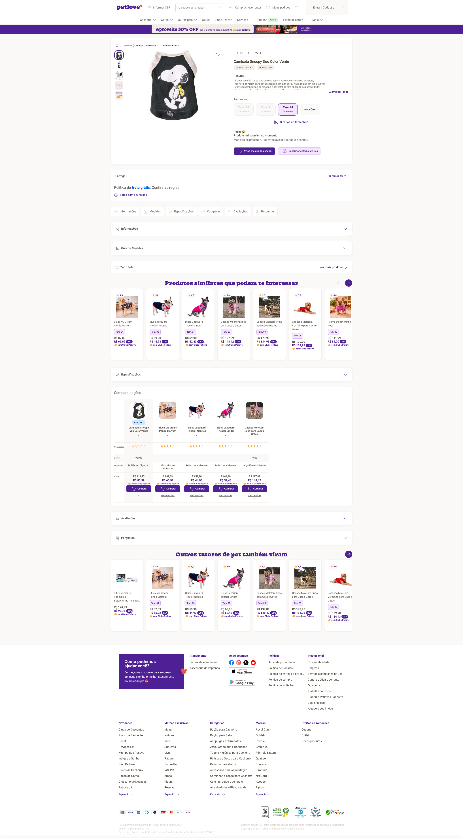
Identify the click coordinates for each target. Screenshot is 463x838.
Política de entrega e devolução (286, 674)
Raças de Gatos (129, 776)
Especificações (184, 211)
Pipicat (260, 787)
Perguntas (268, 211)
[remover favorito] (218, 54)
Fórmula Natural (266, 752)
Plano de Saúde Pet (131, 735)
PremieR (261, 741)
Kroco (168, 776)
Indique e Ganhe (129, 758)
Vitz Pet (169, 770)
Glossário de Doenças (132, 781)
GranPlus (261, 747)
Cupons (306, 729)
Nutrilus (169, 735)
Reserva (169, 787)
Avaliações (240, 211)
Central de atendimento (204, 662)
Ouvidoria (314, 685)
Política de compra (280, 679)
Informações (128, 211)
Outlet (305, 735)
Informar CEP (161, 7)
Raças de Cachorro (131, 770)
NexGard (261, 776)
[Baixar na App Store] (247, 671)
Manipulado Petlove (131, 752)
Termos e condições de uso (325, 674)
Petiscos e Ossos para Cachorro (230, 758)
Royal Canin (263, 729)
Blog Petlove (127, 764)
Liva (167, 752)
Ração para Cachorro (223, 729)
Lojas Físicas (316, 702)
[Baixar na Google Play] (247, 682)
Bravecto (261, 764)
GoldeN (260, 735)
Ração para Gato (221, 735)
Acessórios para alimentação (228, 770)
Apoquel (261, 781)
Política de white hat (281, 685)
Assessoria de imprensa (205, 668)
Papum (169, 758)
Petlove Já (125, 787)
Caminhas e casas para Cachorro (231, 776)
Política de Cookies (280, 668)
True (167, 741)
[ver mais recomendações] (348, 283)
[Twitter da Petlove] (246, 662)
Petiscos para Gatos (223, 764)
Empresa (313, 668)
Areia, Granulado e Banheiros (228, 747)
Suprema (170, 747)
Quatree (261, 758)
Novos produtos (311, 741)
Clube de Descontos (131, 729)
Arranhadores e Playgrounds (228, 787)
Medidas (155, 211)
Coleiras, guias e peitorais (226, 781)
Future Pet (170, 764)
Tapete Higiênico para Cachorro (230, 752)
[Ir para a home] (129, 9)
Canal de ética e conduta (323, 679)
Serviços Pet (126, 747)
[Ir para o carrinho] (296, 7)
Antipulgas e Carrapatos (225, 741)
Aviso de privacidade (281, 662)
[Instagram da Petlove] (238, 662)
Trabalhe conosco (319, 691)
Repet (122, 741)
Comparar (213, 211)
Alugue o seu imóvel (321, 708)
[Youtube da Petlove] (253, 662)
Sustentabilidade (318, 662)
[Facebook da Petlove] (231, 662)
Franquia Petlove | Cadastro (325, 697)
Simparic (261, 770)
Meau (168, 729)
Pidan (168, 781)
